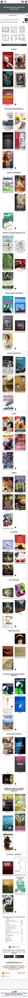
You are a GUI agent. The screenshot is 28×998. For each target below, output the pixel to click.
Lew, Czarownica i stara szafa (10, 920)
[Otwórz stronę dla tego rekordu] (8, 60)
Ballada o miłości (8, 939)
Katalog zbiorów (13, 15)
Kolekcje (16, 22)
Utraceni (7, 941)
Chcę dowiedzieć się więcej (7, 995)
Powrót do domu (8, 931)
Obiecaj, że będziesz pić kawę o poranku (12, 932)
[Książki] (6, 33)
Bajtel (6, 933)
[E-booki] (22, 33)
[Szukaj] (26, 19)
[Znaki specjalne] (26, 22)
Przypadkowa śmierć (9, 940)
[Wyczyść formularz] (23, 22)
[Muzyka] (14, 41)
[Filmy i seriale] (6, 41)
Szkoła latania (8, 929)
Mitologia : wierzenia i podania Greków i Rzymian (14, 921)
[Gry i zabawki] (22, 41)
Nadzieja (7, 922)
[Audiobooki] (14, 33)
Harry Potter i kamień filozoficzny (11, 925)
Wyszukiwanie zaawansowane (7, 22)
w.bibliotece (13, 966)
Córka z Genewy (8, 938)
